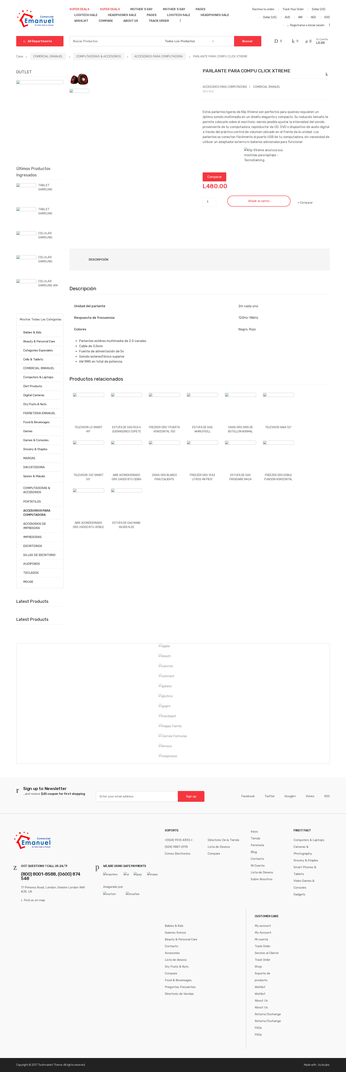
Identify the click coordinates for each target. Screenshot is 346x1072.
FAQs (258, 1028)
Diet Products (32, 386)
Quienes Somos (175, 932)
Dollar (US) (319, 9)
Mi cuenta (261, 939)
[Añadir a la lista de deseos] (327, 73)
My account (263, 926)
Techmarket (45, 1065)
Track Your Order (293, 9)
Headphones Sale (122, 15)
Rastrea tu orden (263, 9)
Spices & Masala (34, 476)
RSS (327, 796)
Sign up (191, 796)
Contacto (257, 859)
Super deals (79, 9)
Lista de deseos (176, 960)
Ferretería (257, 845)
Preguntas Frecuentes (180, 987)
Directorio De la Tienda (223, 840)
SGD (327, 17)
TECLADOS (31, 573)
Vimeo (310, 796)
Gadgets (299, 894)
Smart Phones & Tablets (305, 870)
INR (300, 17)
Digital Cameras (33, 395)
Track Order (159, 21)
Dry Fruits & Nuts (34, 404)
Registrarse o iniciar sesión (307, 25)
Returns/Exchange (268, 1014)
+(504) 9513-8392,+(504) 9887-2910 (179, 843)
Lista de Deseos (219, 847)
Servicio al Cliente (267, 953)
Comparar (214, 177)
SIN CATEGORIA (34, 467)
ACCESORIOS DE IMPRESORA (34, 526)
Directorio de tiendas (179, 994)
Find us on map (34, 900)
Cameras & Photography (303, 850)
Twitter (270, 796)
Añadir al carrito (259, 201)
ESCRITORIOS (32, 546)
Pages (200, 9)
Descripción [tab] (98, 259)
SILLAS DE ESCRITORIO (39, 555)
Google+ (290, 796)
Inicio (254, 831)
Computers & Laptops (38, 377)
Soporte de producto (262, 977)
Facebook (248, 796)
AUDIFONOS (31, 564)
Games (27, 431)
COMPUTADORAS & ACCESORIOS (98, 56)
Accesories (172, 953)
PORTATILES (32, 501)
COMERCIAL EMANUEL (48, 56)
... (179, 20)
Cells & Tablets (33, 359)
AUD (287, 17)
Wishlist (81, 21)
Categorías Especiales (38, 350)
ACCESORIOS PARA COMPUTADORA (158, 56)
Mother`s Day (141, 9)
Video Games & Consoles (304, 884)
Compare (106, 21)
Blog (254, 852)
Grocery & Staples (35, 449)
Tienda (255, 838)
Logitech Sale (86, 15)
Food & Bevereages (36, 422)
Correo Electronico (177, 853)
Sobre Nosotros (262, 879)
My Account (263, 932)
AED (313, 17)
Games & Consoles (36, 440)
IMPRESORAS (32, 537)
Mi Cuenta (258, 865)
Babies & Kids (32, 332)
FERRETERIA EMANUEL (39, 413)
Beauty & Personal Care (39, 341)
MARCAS (29, 458)
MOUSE (28, 582)
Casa (19, 56)
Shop (258, 966)
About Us (130, 21)
